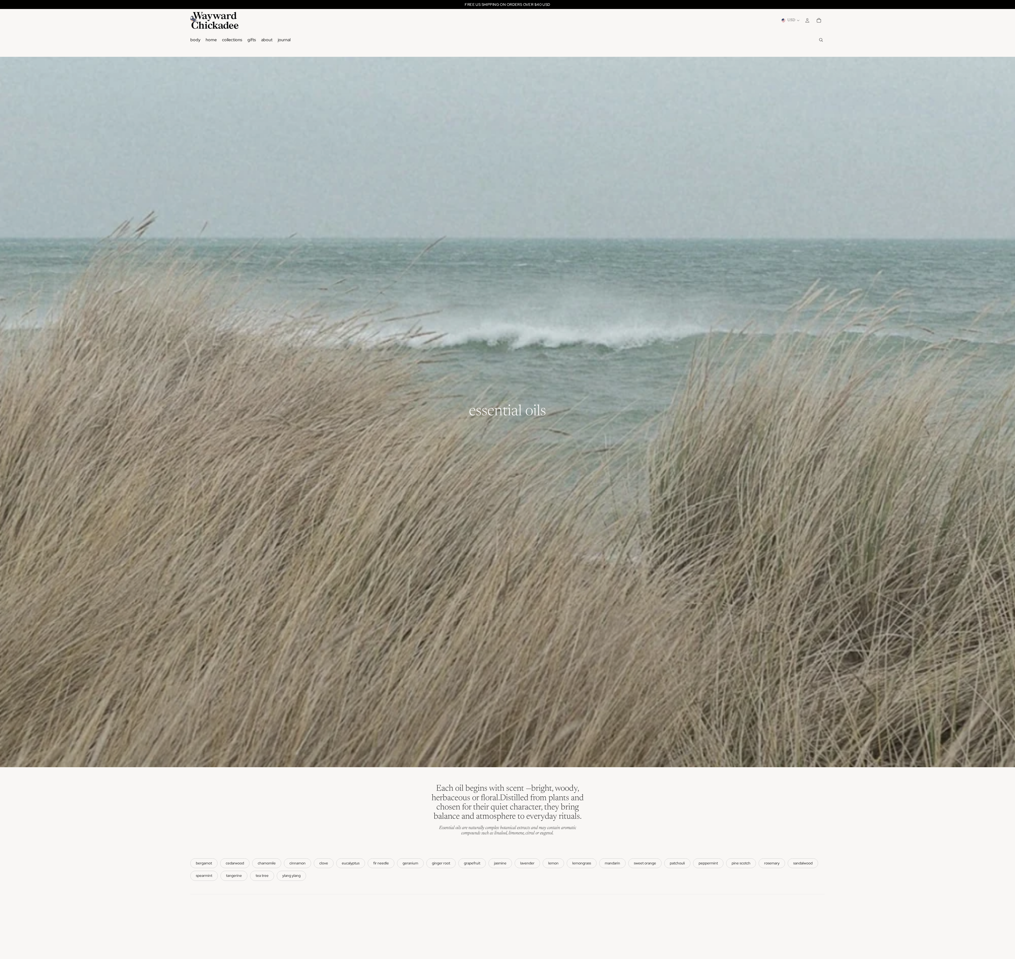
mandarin (612, 863)
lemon (553, 863)
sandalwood (803, 863)
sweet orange (645, 863)
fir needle (381, 863)
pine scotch (741, 863)
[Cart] (819, 20)
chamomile (267, 863)
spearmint (204, 875)
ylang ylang (291, 875)
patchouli (677, 863)
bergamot (204, 863)
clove (323, 863)
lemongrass (581, 863)
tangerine (234, 875)
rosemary (771, 863)
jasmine (500, 863)
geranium (410, 863)
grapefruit (472, 863)
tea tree (262, 875)
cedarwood (235, 863)
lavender (527, 863)
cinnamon (297, 863)
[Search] (821, 40)
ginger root (441, 863)
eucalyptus (350, 863)
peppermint (708, 863)
